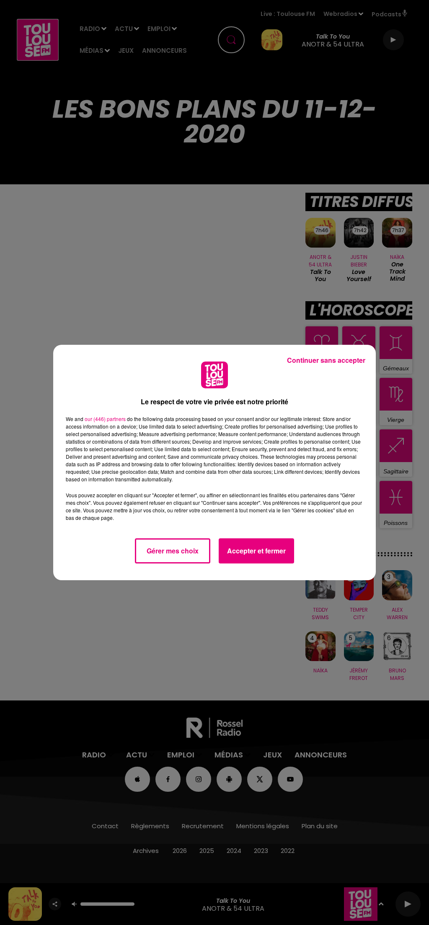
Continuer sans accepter (326, 360)
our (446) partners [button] (105, 418)
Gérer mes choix (173, 551)
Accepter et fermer (256, 551)
